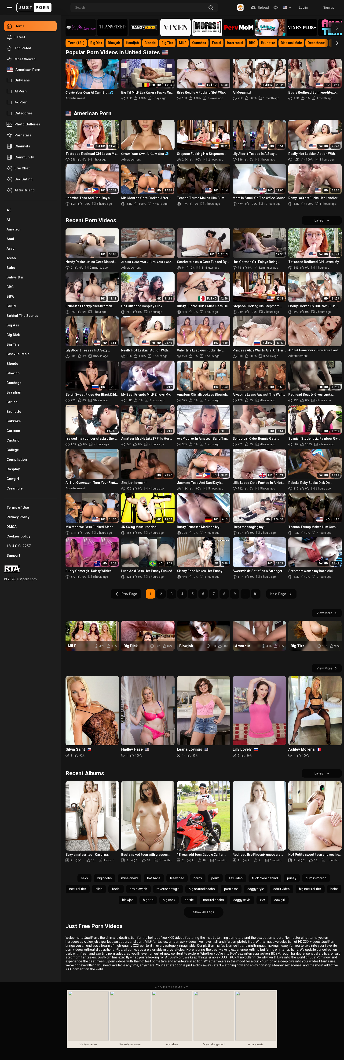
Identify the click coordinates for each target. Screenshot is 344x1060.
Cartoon (13, 431)
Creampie (14, 488)
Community (24, 157)
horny (198, 878)
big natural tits (310, 889)
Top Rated (23, 48)
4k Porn (21, 102)
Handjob (132, 43)
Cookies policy (18, 536)
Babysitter (15, 277)
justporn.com (27, 579)
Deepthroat (317, 43)
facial (116, 889)
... (245, 594)
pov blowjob (138, 889)
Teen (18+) (76, 43)
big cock (169, 900)
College (13, 450)
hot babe (154, 878)
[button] (333, 27)
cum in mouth (316, 878)
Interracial (235, 43)
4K (9, 210)
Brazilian (14, 392)
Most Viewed (25, 59)
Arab (11, 248)
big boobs (104, 878)
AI (8, 220)
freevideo (177, 878)
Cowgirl (13, 479)
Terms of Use (18, 507)
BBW (10, 296)
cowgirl (279, 900)
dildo (98, 889)
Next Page (278, 594)
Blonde (12, 364)
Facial (216, 43)
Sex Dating (24, 179)
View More (324, 613)
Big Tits (13, 344)
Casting (13, 440)
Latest (20, 37)
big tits (148, 900)
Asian (11, 258)
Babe (11, 268)
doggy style (242, 900)
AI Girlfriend (25, 190)
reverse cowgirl (168, 889)
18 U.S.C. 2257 (19, 546)
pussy (291, 878)
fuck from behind (265, 878)
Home (19, 26)
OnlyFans (22, 80)
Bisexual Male (18, 354)
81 (256, 594)
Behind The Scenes (22, 316)
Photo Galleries (27, 124)
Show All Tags (203, 912)
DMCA (12, 527)
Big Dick (13, 335)
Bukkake (14, 421)
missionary (129, 878)
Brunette (14, 411)
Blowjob (13, 373)
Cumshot (199, 43)
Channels (22, 146)
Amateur (14, 229)
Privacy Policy (18, 517)
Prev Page (129, 594)
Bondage (14, 383)
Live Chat (22, 168)
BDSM (12, 306)
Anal (10, 239)
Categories (24, 113)
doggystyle (255, 889)
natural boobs (213, 900)
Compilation (17, 459)
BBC (10, 287)
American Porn (27, 70)
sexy (84, 878)
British (12, 402)
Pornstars (23, 135)
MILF (182, 43)
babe (334, 889)
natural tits (77, 889)
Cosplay (13, 469)
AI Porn (21, 91)
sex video (236, 878)
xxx (262, 900)
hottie (189, 900)
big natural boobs (202, 889)
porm (215, 878)
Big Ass (13, 325)
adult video (281, 889)
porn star (231, 889)
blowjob (128, 900)
